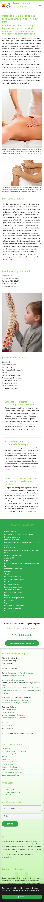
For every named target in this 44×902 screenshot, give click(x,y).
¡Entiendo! (22, 897)
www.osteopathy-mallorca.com (13, 718)
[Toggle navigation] (40, 5)
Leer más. (14, 469)
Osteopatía (6, 748)
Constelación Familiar (10, 762)
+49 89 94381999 (20, 7)
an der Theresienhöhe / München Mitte (16, 703)
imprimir (9, 787)
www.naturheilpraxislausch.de (13, 680)
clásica (14, 767)
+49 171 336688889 (22, 634)
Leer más (18, 432)
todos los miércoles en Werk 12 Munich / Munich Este (21, 688)
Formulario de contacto (22, 643)
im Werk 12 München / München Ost (15, 700)
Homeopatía (6, 767)
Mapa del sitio (11, 795)
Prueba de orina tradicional (12, 770)
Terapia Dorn (21, 751)
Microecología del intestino (12, 772)
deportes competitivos (10, 754)
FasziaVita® (6, 756)
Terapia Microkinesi (9, 751)
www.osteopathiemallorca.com (13, 715)
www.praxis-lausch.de (17, 675)
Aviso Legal (10, 790)
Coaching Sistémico (9, 764)
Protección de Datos (13, 792)
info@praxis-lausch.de (25, 673)
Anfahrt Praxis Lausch (22, 3)
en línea (16, 278)
